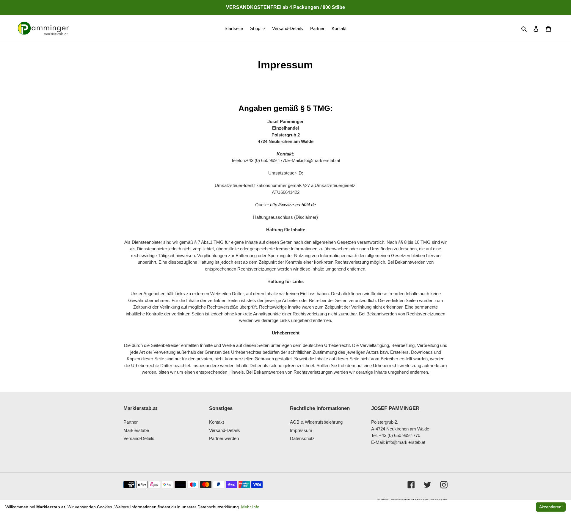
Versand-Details (138, 438)
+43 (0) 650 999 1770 (399, 435)
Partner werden (224, 438)
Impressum (301, 430)
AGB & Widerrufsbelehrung (316, 422)
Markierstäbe (136, 430)
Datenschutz (302, 438)
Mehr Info (250, 506)
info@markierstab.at (405, 442)
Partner (130, 422)
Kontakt (216, 422)
